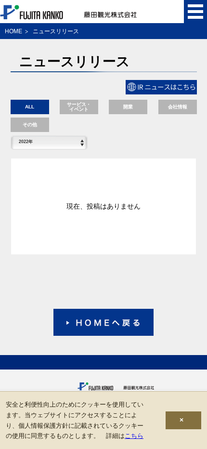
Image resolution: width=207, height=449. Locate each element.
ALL (29, 106)
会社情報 (177, 106)
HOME (13, 31)
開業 (128, 106)
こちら (134, 435)
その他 (30, 124)
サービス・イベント (79, 107)
